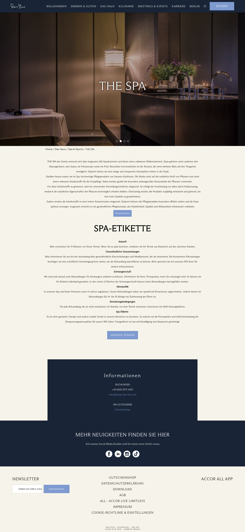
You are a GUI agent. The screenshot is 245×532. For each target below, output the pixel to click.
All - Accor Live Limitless (122, 501)
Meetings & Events (153, 6)
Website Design (132, 529)
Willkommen (56, 6)
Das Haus (107, 6)
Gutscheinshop (122, 409)
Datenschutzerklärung (122, 483)
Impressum (122, 507)
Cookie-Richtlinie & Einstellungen (123, 512)
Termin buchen (122, 213)
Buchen (222, 6)
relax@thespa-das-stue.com (122, 394)
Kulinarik (126, 6)
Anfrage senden (122, 335)
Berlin (195, 6)
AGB (122, 495)
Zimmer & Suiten (83, 6)
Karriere (179, 6)
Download (122, 489)
